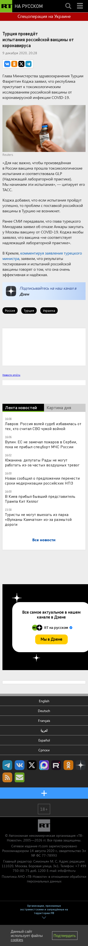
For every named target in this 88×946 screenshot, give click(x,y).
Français (44, 720)
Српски (44, 750)
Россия (10, 310)
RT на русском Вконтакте (19, 765)
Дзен (24, 294)
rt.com (43, 846)
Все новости (43, 539)
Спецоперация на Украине (44, 16)
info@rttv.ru (67, 870)
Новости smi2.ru (11, 375)
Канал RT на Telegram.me (7, 765)
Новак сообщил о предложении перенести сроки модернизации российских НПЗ (42, 480)
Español (44, 740)
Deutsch (44, 710)
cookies (17, 940)
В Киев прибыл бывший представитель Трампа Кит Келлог (40, 499)
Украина (49, 310)
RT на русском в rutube (56, 765)
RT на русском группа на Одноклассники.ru (68, 765)
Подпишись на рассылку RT (19, 777)
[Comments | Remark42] (44, 346)
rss (7, 777)
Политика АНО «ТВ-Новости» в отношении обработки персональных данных (44, 878)
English (44, 701)
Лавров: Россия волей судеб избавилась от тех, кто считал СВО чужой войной (43, 426)
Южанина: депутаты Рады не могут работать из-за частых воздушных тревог (42, 462)
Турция (29, 310)
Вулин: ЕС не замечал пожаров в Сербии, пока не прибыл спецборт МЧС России (41, 444)
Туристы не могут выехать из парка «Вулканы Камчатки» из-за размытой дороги (38, 519)
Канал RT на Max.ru (44, 765)
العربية (44, 730)
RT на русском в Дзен (81, 765)
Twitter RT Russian (32, 765)
